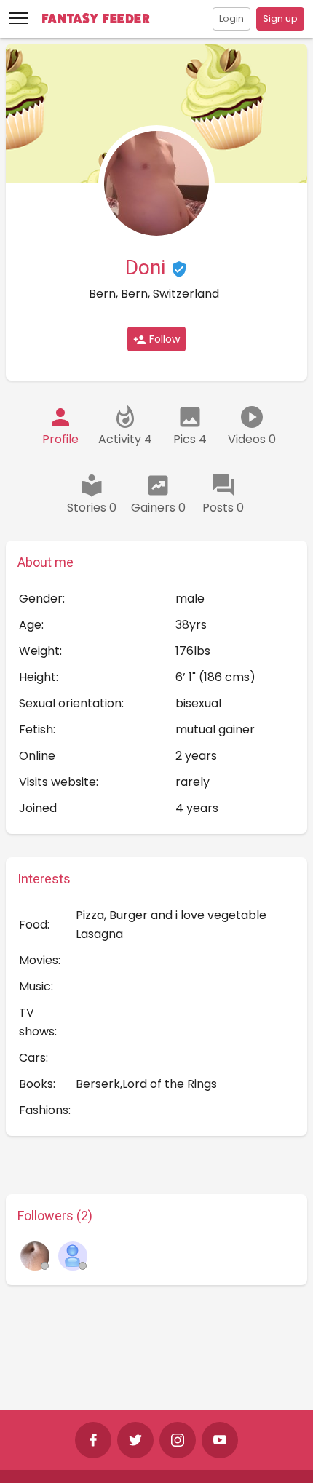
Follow (163, 339)
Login (231, 18)
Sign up (280, 18)
